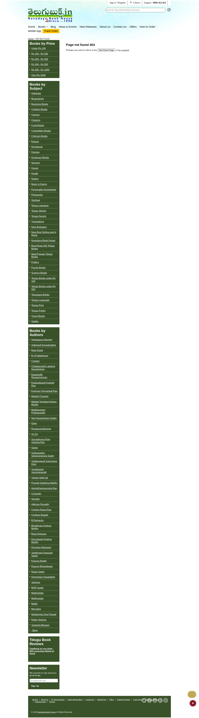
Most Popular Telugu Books (42, 255)
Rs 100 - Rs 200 (39, 54)
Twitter (144, 700)
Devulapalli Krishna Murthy (41, 540)
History (35, 179)
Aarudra (35, 499)
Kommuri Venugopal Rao (44, 391)
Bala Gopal (37, 350)
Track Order (51, 31)
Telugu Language (40, 300)
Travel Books (38, 316)
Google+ (160, 700)
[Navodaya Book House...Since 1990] (50, 20)
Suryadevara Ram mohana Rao (40, 441)
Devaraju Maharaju (41, 547)
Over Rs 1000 (38, 75)
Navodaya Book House (43, 240)
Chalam (35, 361)
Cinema (35, 115)
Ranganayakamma (41, 429)
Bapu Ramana (38, 534)
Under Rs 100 (38, 48)
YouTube (155, 700)
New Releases (88, 26)
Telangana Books (40, 294)
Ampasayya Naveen (41, 339)
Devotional (37, 147)
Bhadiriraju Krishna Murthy (41, 527)
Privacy (52, 702)
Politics (35, 262)
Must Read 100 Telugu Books (43, 247)
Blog (53, 26)
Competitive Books (41, 131)
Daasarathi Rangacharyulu (39, 376)
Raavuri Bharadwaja (42, 566)
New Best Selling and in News (43, 233)
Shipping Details (123, 700)
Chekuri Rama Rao (41, 510)
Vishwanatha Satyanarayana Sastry (42, 454)
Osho (34, 423)
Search (35, 700)
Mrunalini (36, 609)
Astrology (36, 93)
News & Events (68, 26)
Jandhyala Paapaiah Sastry (42, 554)
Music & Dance (39, 184)
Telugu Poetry (38, 311)
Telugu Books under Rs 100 (43, 279)
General (35, 163)
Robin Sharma (38, 620)
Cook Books (37, 125)
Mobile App (34, 31)
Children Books (39, 109)
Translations (37, 221)
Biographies (37, 99)
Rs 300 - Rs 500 (39, 64)
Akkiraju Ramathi (40, 504)
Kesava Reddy (39, 561)
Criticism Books (39, 136)
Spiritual (35, 200)
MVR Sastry (37, 588)
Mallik (34, 604)
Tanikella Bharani (40, 625)
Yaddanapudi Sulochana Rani (44, 462)
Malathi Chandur (40, 396)
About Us (105, 26)
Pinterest (165, 700)
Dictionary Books (40, 157)
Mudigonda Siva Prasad (43, 614)
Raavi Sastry (38, 572)
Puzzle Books (38, 267)
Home (31, 26)
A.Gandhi (36, 493)
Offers (133, 26)
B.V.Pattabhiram (39, 355)
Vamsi (34, 447)
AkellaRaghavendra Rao (44, 488)
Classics (35, 120)
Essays (35, 141)
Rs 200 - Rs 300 (39, 59)
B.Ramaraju (37, 520)
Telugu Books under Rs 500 (43, 288)
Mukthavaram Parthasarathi (38, 411)
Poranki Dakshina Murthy (44, 483)
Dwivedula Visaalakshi (43, 577)
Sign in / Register (118, 2)
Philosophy (37, 195)
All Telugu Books (58, 700)
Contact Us (119, 26)
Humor (34, 168)
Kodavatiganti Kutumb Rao (42, 384)
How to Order (147, 26)
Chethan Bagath (39, 515)
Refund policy (40, 702)
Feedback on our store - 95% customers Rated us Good (42, 651)
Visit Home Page (106, 50)
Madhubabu (37, 593)
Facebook (149, 700)
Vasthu (34, 321)
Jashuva (35, 582)
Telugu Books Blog (75, 700)
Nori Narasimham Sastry (44, 418)
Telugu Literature (40, 205)
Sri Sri (34, 434)
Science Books (39, 273)
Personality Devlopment (43, 189)
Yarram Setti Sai (39, 477)
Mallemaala (37, 598)
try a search (123, 50)
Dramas (35, 152)
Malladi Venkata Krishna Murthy (44, 403)
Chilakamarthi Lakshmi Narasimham (43, 368)
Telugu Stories (38, 211)
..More (34, 630)
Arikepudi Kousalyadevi (43, 345)
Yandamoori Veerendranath (39, 471)
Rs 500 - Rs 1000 (40, 70)
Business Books (39, 104)
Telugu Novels (38, 216)
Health (34, 173)
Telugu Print (37, 305)
